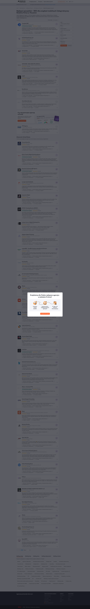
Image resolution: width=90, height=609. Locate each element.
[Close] (61, 293)
